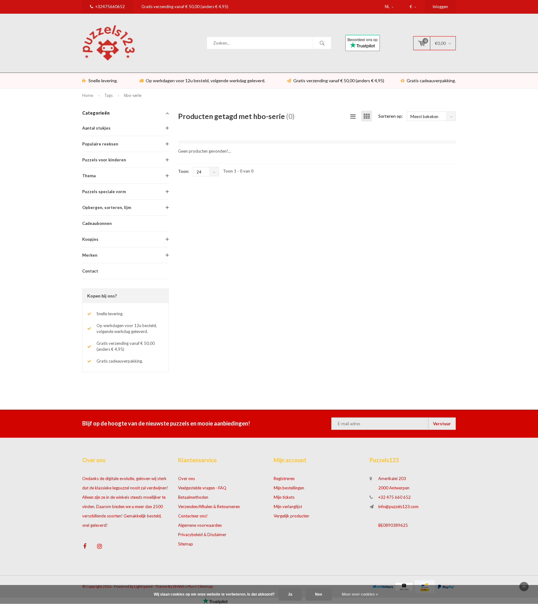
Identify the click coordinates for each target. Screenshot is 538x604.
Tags (108, 95)
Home (87, 95)
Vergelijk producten (291, 515)
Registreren (284, 478)
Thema (89, 175)
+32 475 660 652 (394, 497)
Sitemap (185, 543)
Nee (318, 594)
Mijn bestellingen (289, 487)
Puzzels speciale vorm (104, 191)
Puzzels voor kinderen (104, 159)
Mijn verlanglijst (288, 506)
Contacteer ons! (193, 515)
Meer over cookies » (360, 594)
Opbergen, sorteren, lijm (106, 207)
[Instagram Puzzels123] (99, 546)
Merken (89, 255)
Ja (290, 594)
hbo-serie (132, 95)
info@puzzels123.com (398, 506)
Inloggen (440, 6)
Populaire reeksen (100, 143)
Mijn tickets (284, 497)
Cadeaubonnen (97, 223)
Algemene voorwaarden (200, 525)
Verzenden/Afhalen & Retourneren (209, 506)
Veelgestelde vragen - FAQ (202, 487)
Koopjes (90, 239)
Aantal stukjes (96, 128)
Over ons (186, 478)
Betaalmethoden (193, 497)
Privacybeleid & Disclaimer (202, 534)
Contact (90, 271)
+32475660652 (110, 6)
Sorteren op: (390, 116)
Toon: (183, 171)
